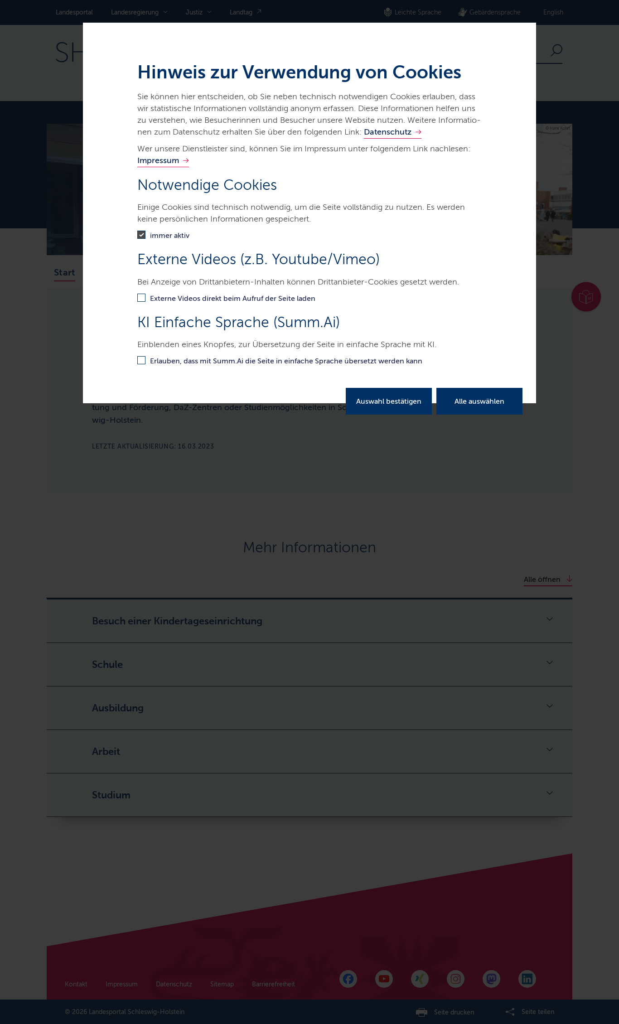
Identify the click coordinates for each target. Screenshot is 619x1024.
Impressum (158, 160)
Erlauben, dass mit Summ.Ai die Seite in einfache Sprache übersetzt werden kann (286, 361)
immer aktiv (169, 235)
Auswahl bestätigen (388, 401)
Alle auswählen (479, 401)
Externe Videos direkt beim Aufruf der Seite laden (232, 298)
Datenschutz (387, 132)
